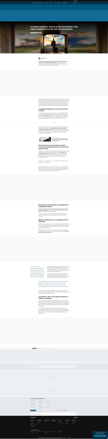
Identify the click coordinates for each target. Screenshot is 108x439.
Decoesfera (66, 422)
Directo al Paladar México (53, 431)
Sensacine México (46, 431)
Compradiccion (67, 423)
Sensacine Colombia (45, 433)
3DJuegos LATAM (40, 431)
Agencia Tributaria (57, 2)
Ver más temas (33, 410)
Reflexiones (43, 348)
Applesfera (32, 423)
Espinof (45, 422)
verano (51, 348)
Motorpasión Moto (60, 422)
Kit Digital (46, 2)
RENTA (51, 2)
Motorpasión (60, 421)
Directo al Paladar (53, 421)
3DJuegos (39, 421)
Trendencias (66, 421)
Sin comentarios (34, 32)
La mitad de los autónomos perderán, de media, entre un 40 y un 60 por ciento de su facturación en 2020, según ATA (60, 139)
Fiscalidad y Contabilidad (37, 2)
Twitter (75, 2)
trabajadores (48, 407)
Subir (75, 417)
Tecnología (48, 403)
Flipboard (74, 2)
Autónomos (64, 2)
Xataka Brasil (32, 432)
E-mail (41, 32)
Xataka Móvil (32, 422)
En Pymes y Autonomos (55, 137)
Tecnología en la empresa (41, 408)
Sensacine (45, 421)
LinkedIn (65, 410)
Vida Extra (39, 422)
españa (47, 348)
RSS (61, 410)
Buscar (76, 414)
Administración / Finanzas (41, 401)
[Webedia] (76, 0)
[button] (44, 58)
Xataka (31, 421)
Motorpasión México (60, 431)
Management (40, 403)
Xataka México (32, 431)
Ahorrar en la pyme (33, 407)
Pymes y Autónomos (73, 423)
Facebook (77, 2)
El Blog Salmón (74, 421)
